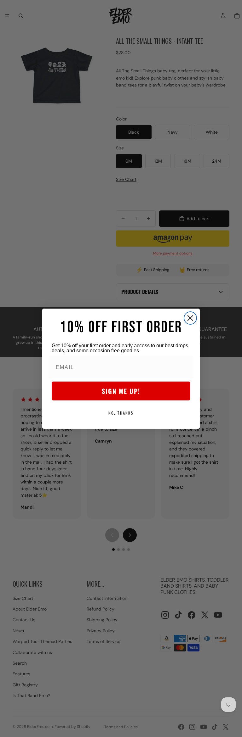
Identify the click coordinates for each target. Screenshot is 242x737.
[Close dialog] (190, 318)
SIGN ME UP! (121, 391)
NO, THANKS (121, 413)
